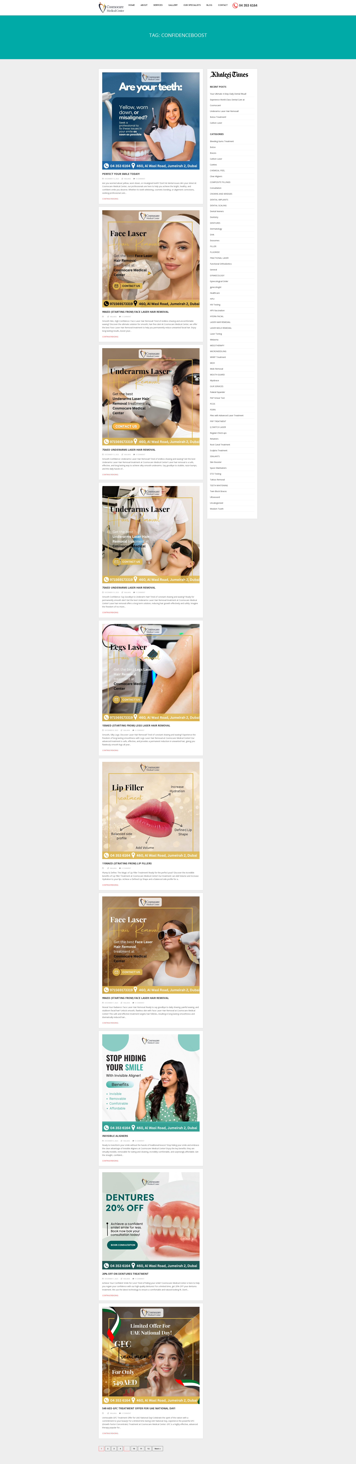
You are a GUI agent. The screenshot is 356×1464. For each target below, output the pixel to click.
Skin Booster (216, 462)
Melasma (214, 339)
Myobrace (214, 380)
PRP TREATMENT (218, 421)
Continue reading (110, 199)
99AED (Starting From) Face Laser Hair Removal (135, 311)
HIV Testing (215, 304)
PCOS (212, 403)
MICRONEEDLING (218, 351)
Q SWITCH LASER (218, 427)
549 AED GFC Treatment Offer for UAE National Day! (138, 1408)
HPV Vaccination (217, 310)
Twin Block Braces (218, 491)
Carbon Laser (216, 123)
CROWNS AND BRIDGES (221, 193)
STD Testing (215, 473)
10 (134, 1448)
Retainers (214, 438)
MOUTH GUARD (217, 374)
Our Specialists (192, 5)
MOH (212, 363)
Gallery (173, 5)
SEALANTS (215, 456)
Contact (223, 5)
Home (131, 5)
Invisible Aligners (115, 1136)
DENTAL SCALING (218, 205)
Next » (158, 1448)
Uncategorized (216, 503)
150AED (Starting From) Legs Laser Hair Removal (136, 725)
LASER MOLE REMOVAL (221, 328)
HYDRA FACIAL (217, 316)
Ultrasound (215, 497)
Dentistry (214, 217)
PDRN (213, 409)
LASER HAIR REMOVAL (220, 322)
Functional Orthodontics (221, 263)
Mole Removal (216, 368)
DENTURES (215, 223)
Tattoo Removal (217, 479)
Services (158, 5)
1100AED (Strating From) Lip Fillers (127, 863)
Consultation (215, 188)
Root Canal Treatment (220, 444)
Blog (209, 5)
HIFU (212, 298)
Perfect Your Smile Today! (121, 174)
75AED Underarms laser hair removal (128, 449)
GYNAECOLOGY (217, 275)
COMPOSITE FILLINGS (220, 182)
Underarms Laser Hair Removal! (224, 111)
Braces (213, 153)
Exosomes (214, 240)
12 (148, 1448)
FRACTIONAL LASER (219, 258)
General (213, 269)
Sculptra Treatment (218, 450)
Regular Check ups (218, 433)
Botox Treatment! (218, 117)
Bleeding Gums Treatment (222, 141)
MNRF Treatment (218, 357)
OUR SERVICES (216, 386)
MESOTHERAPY (217, 345)
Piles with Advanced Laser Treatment (226, 415)
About (144, 5)
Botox (213, 147)
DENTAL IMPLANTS (219, 199)
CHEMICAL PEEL (217, 170)
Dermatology (216, 228)
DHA (212, 234)
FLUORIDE (215, 252)
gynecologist (215, 287)
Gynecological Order (219, 281)
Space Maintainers (218, 468)
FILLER (213, 246)
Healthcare (215, 293)
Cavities (213, 164)
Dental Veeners (217, 211)
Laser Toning (216, 333)
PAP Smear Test (217, 398)
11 (141, 1448)
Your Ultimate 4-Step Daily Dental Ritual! (228, 93)
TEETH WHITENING (219, 485)
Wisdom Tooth (216, 508)
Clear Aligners (216, 176)
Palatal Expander (217, 392)
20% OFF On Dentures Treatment (125, 1273)
